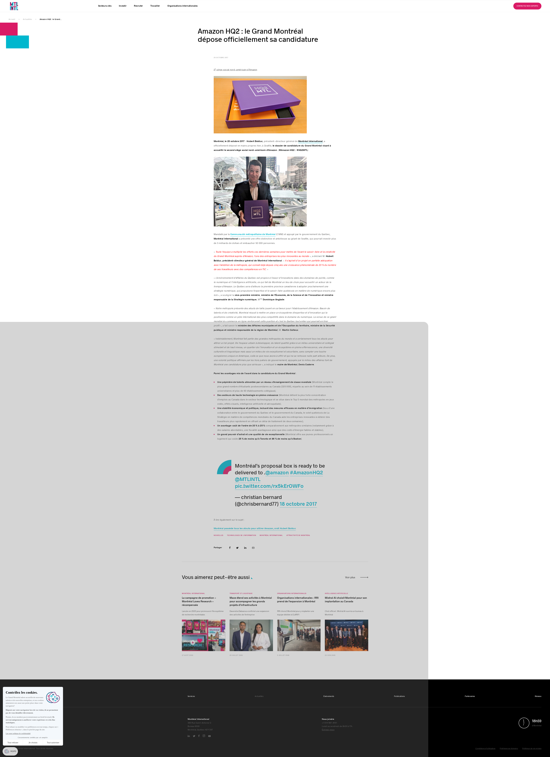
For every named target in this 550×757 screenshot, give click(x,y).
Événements (131, 3)
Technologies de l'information (241, 539)
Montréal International (271, 539)
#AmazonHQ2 (306, 477)
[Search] (529, 3)
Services (101, 3)
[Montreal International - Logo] (22, 9)
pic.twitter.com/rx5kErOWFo (269, 490)
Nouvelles (218, 539)
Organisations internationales (182, 13)
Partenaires (165, 3)
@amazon (277, 477)
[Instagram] (204, 740)
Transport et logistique (241, 597)
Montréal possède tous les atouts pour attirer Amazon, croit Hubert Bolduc (255, 532)
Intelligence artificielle (336, 597)
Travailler (155, 13)
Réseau (179, 3)
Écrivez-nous (328, 733)
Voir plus (350, 581)
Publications (148, 3)
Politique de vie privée (531, 753)
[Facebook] (199, 740)
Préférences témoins (509, 753)
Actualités (115, 3)
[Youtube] (209, 740)
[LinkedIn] (188, 740)
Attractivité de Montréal (298, 539)
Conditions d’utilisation (485, 753)
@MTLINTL (247, 483)
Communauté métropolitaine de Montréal (252, 238)
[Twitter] (194, 740)
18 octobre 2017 (298, 508)
